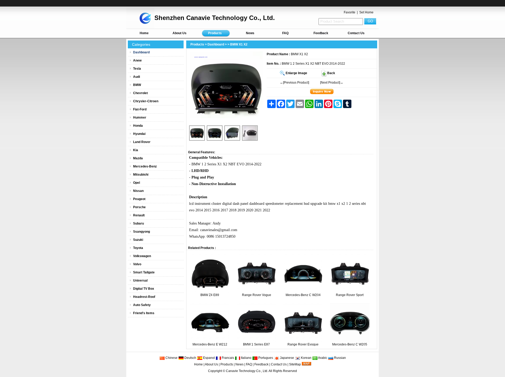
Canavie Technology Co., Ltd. (247, 371)
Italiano (245, 358)
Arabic (322, 358)
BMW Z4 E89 (209, 295)
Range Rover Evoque (303, 344)
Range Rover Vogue (256, 295)
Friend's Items (143, 313)
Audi (136, 77)
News (250, 33)
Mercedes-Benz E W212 (210, 344)
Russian (339, 358)
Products (215, 33)
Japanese (286, 358)
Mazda (138, 158)
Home (144, 33)
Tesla (137, 68)
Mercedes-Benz (145, 166)
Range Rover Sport (349, 295)
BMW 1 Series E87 (256, 344)
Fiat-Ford (140, 109)
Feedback (321, 33)
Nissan (138, 191)
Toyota (138, 248)
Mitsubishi (140, 174)
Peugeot (139, 199)
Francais (227, 358)
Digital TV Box (143, 289)
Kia (135, 150)
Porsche (139, 207)
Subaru (138, 223)
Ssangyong (141, 231)
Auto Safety (142, 305)
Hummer (139, 117)
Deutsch (190, 358)
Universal (140, 280)
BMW (137, 85)
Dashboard (216, 44)
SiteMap (295, 364)
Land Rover (141, 142)
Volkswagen (142, 256)
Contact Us (356, 33)
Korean (305, 358)
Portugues (265, 358)
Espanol (208, 358)
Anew (137, 60)
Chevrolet (140, 93)
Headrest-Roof (144, 297)
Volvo (137, 264)
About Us (179, 33)
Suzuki (138, 240)
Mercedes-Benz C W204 (303, 295)
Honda (138, 126)
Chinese (171, 358)
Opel (136, 183)
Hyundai (139, 134)
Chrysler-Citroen (145, 101)
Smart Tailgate (144, 272)
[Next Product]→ (331, 82)
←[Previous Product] (294, 82)
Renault (139, 215)
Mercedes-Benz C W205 (349, 344)
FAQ (285, 33)
